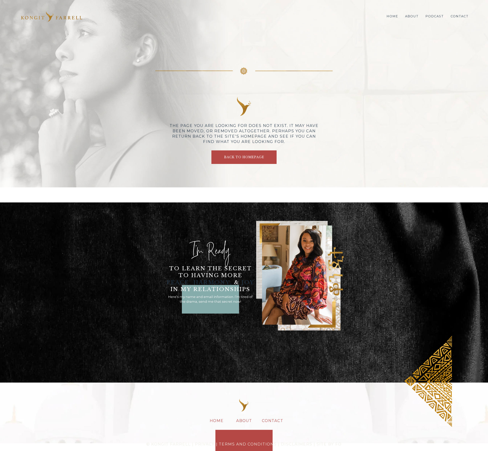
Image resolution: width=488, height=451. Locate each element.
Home (392, 16)
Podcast (434, 16)
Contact (460, 16)
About (412, 16)
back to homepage (244, 157)
